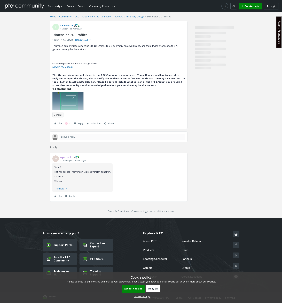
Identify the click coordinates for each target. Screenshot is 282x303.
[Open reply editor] (118, 137)
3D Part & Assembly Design (129, 16)
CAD (77, 16)
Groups (81, 6)
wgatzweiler (66, 157)
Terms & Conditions (118, 211)
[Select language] (233, 6)
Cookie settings (139, 211)
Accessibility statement (162, 211)
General (58, 114)
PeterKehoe (66, 25)
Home (53, 16)
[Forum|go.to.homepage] (24, 6)
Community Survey (279, 32)
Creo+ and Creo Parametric (96, 16)
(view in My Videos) (62, 66)
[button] (250, 6)
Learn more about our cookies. (199, 281)
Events (70, 6)
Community (65, 16)
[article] (118, 177)
